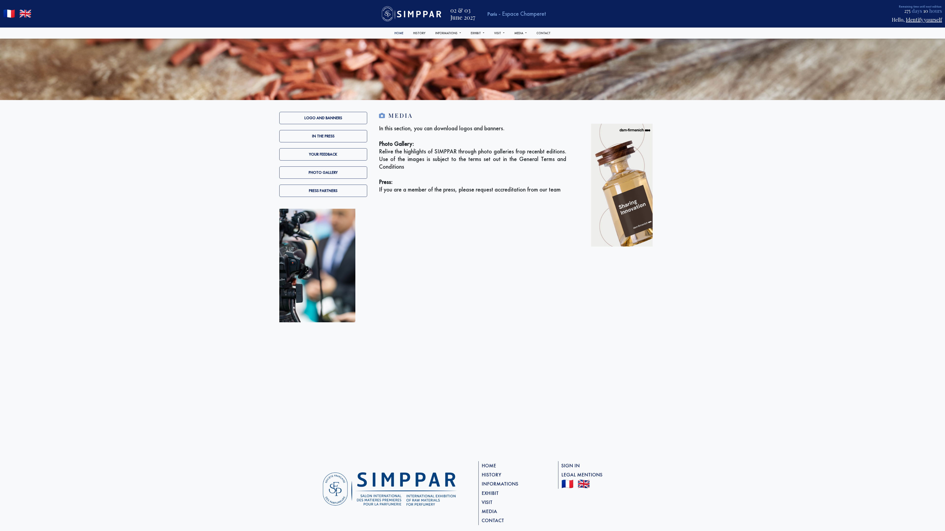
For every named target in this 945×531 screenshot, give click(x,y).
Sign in (570, 465)
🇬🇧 (25, 13)
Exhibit (476, 33)
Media (518, 33)
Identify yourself (924, 19)
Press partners (323, 190)
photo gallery (323, 172)
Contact (543, 33)
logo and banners (323, 117)
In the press (323, 136)
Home (398, 33)
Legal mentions (581, 475)
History (419, 33)
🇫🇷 (9, 13)
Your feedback (323, 154)
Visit (497, 33)
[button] (460, 33)
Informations (446, 33)
